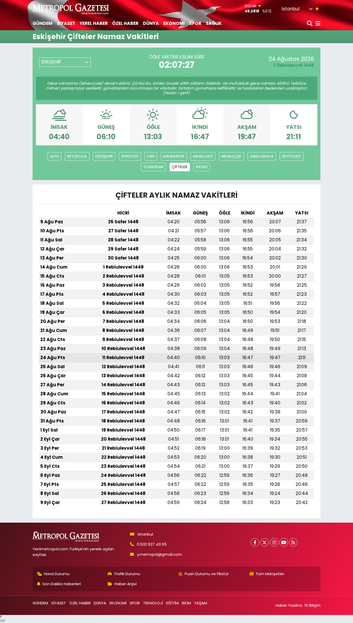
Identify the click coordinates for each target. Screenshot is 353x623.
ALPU (54, 156)
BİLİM (186, 603)
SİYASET (66, 23)
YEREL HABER (94, 23)
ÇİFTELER (179, 166)
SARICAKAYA (262, 156)
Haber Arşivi (125, 584)
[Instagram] (274, 542)
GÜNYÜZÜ (130, 156)
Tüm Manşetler (270, 573)
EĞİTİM (172, 603)
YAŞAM (200, 603)
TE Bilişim (312, 605)
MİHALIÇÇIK (231, 156)
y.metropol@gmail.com (159, 554)
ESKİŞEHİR (104, 156)
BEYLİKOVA (77, 156)
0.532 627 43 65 (152, 544)
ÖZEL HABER (125, 23)
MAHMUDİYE (174, 156)
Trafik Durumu (127, 573)
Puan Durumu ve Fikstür (207, 573)
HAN (151, 156)
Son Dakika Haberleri (61, 584)
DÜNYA (151, 23)
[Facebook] (255, 542)
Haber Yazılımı (288, 605)
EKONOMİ (174, 23)
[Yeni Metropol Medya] (71, 8)
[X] (264, 542)
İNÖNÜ (202, 166)
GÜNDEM (42, 23)
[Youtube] (283, 542)
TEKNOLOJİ (153, 603)
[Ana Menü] (317, 23)
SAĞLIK (214, 23)
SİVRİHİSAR (153, 166)
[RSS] (293, 542)
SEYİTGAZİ (291, 156)
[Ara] (310, 23)
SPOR (195, 23)
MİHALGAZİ (203, 156)
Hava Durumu (57, 573)
